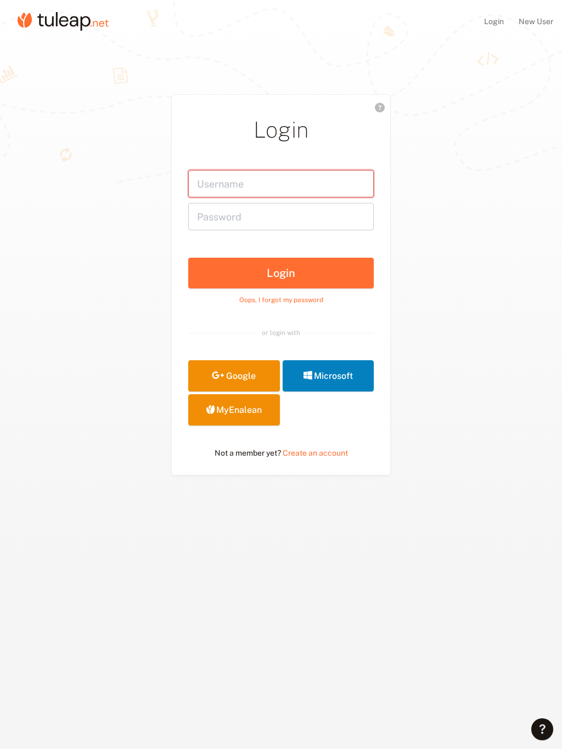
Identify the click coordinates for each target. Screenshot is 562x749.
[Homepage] (63, 21)
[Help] (542, 729)
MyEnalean (239, 410)
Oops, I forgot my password (281, 300)
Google (241, 376)
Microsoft (333, 376)
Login (494, 21)
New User (536, 21)
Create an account (315, 453)
